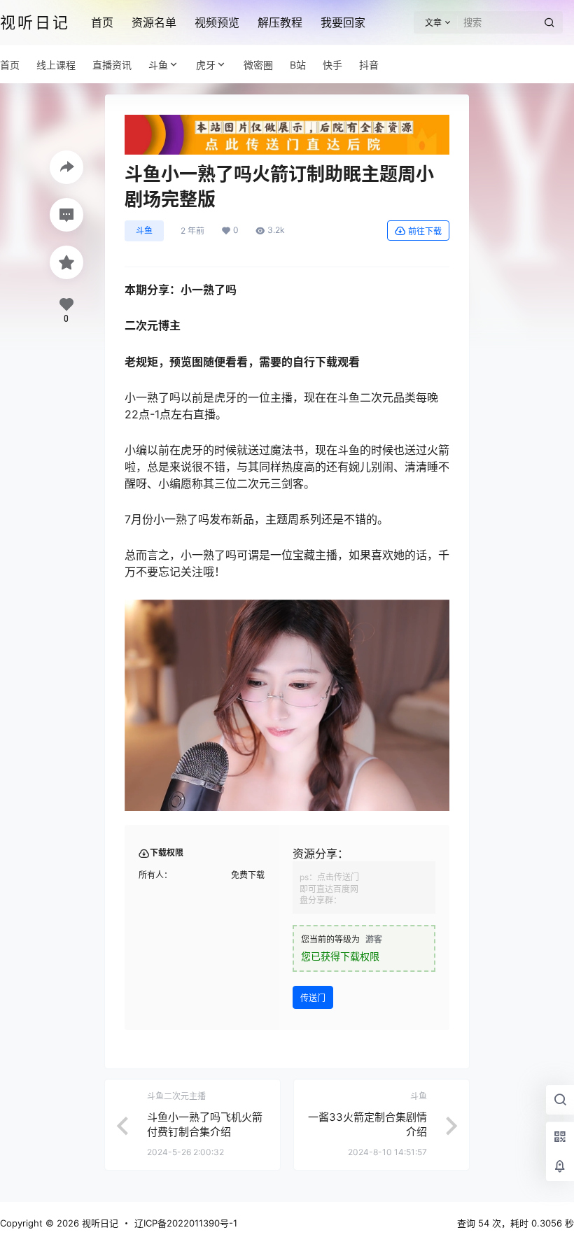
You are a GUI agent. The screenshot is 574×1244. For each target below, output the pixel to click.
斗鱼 (158, 65)
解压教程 (280, 22)
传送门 (313, 998)
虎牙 (206, 65)
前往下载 (425, 231)
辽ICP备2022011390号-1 (185, 1223)
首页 (102, 22)
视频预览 (217, 22)
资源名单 (154, 22)
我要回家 (343, 22)
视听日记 (98, 1223)
